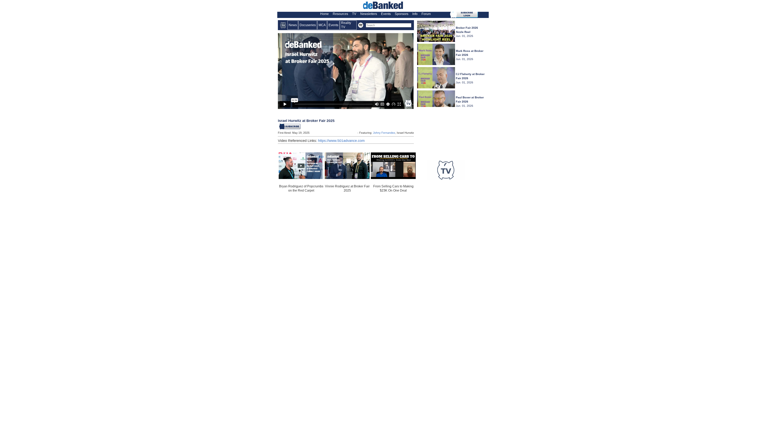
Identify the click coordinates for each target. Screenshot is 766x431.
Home (324, 14)
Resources (340, 14)
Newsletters (368, 14)
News (293, 25)
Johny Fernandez (384, 132)
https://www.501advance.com (341, 141)
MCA (322, 25)
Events (386, 14)
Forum (426, 14)
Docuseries (308, 25)
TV (354, 14)
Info (415, 14)
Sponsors (401, 14)
